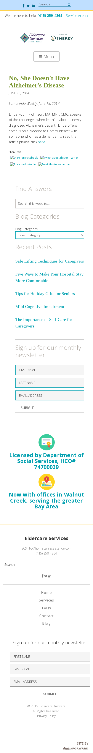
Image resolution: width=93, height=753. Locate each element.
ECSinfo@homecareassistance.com (46, 548)
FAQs (46, 608)
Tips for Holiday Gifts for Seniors (45, 293)
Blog (46, 623)
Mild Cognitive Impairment (39, 306)
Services (46, 600)
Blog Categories (26, 229)
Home (46, 592)
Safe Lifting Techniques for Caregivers (49, 261)
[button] (46, 56)
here (41, 142)
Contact (46, 615)
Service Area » (77, 15)
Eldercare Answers (46, 37)
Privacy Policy (46, 716)
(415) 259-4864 (49, 15)
